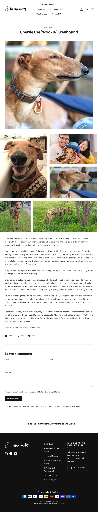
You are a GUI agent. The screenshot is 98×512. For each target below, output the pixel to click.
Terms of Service (68, 406)
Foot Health (49, 444)
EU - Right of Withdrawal (49, 470)
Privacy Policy (52, 406)
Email (52, 359)
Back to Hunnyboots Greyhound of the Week (51, 424)
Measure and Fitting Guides (48, 9)
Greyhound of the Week (51, 450)
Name (7, 359)
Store (51, 4)
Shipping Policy (50, 475)
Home (44, 4)
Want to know (42, 14)
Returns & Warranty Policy (52, 462)
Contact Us (57, 14)
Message (8, 372)
